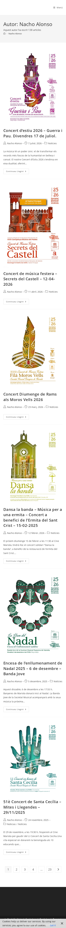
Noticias (11, 824)
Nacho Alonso (15, 33)
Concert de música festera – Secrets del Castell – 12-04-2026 (30, 279)
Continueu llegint (17, 172)
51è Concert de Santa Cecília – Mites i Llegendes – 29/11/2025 (32, 807)
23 (49, 869)
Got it (53, 925)
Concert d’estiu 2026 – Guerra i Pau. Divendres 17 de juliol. (32, 133)
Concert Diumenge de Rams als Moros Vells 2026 (30, 396)
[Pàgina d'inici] (4, 33)
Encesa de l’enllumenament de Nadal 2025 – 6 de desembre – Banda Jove (32, 668)
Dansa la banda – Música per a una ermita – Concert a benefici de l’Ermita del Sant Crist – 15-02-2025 (32, 517)
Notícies (52, 143)
